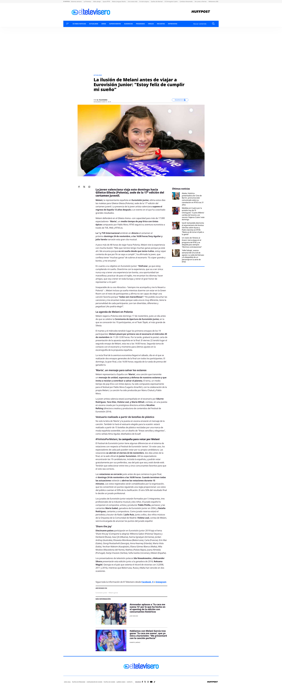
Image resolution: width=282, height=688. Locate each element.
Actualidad (93, 23)
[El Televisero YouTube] (151, 682)
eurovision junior (101, 593)
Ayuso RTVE (106, 1)
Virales (151, 23)
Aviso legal (67, 682)
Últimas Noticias (79, 23)
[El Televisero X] (145, 682)
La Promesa (87, 1)
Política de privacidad (78, 682)
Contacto (129, 682)
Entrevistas (172, 23)
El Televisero (102, 100)
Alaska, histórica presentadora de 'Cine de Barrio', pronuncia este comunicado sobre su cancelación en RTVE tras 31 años (193, 199)
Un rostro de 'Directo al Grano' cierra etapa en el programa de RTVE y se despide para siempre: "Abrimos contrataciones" (192, 242)
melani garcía (113, 593)
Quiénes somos (120, 682)
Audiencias (128, 23)
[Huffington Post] (200, 11)
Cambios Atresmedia (186, 1)
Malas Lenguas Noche (119, 1)
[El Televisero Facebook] (142, 682)
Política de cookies (109, 682)
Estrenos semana (76, 1)
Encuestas (161, 23)
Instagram (161, 581)
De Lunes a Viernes (201, 1)
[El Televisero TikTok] (154, 682)
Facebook (146, 581)
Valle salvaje (97, 1)
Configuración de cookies (94, 682)
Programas (140, 23)
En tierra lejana (144, 1)
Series (103, 23)
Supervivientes (115, 23)
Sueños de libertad (157, 1)
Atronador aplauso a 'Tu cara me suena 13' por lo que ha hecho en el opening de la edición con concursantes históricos (147, 608)
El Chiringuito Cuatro (171, 1)
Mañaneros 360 (214, 1)
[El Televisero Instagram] (148, 682)
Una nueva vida (133, 1)
